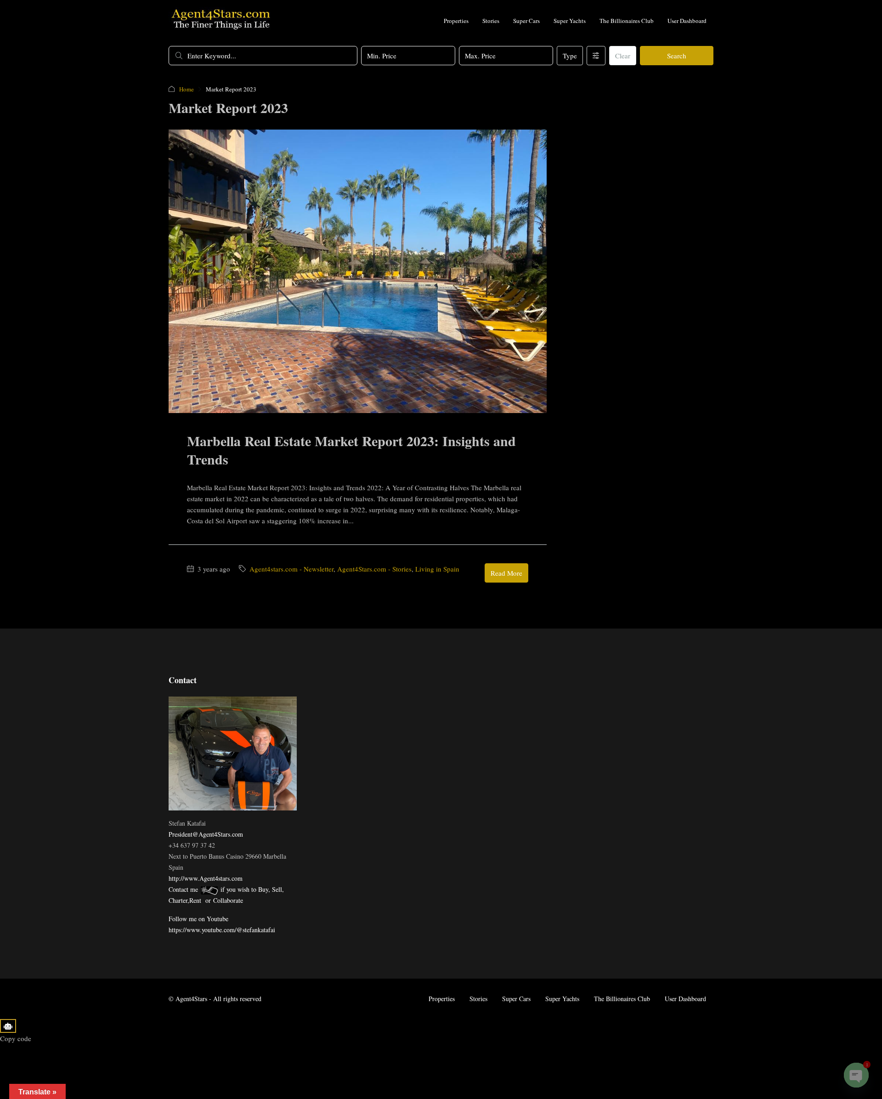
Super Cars (526, 21)
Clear (622, 55)
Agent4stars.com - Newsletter (291, 568)
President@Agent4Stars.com (206, 834)
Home (186, 89)
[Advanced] (596, 55)
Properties (456, 21)
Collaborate (228, 900)
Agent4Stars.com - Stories (374, 568)
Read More (506, 573)
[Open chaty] (856, 1075)
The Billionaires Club (626, 21)
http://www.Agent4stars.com (206, 878)
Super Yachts (570, 21)
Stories (490, 21)
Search (676, 55)
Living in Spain (437, 568)
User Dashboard (687, 21)
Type (570, 55)
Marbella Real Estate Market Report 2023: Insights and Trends (351, 450)
